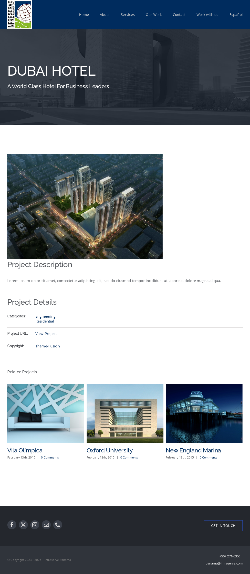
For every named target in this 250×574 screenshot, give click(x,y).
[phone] (57, 524)
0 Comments (43, 457)
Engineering (45, 316)
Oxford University (102, 450)
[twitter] (23, 524)
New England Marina (186, 450)
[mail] (46, 524)
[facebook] (11, 524)
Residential (44, 321)
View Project (46, 333)
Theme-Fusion (47, 346)
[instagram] (34, 524)
